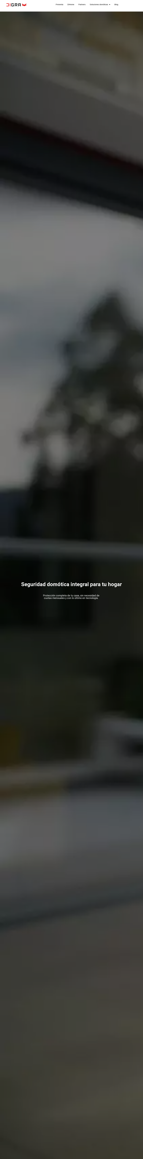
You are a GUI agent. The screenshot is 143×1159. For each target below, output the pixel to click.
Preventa (59, 4)
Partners (82, 4)
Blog (116, 4)
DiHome (70, 4)
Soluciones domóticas (99, 4)
